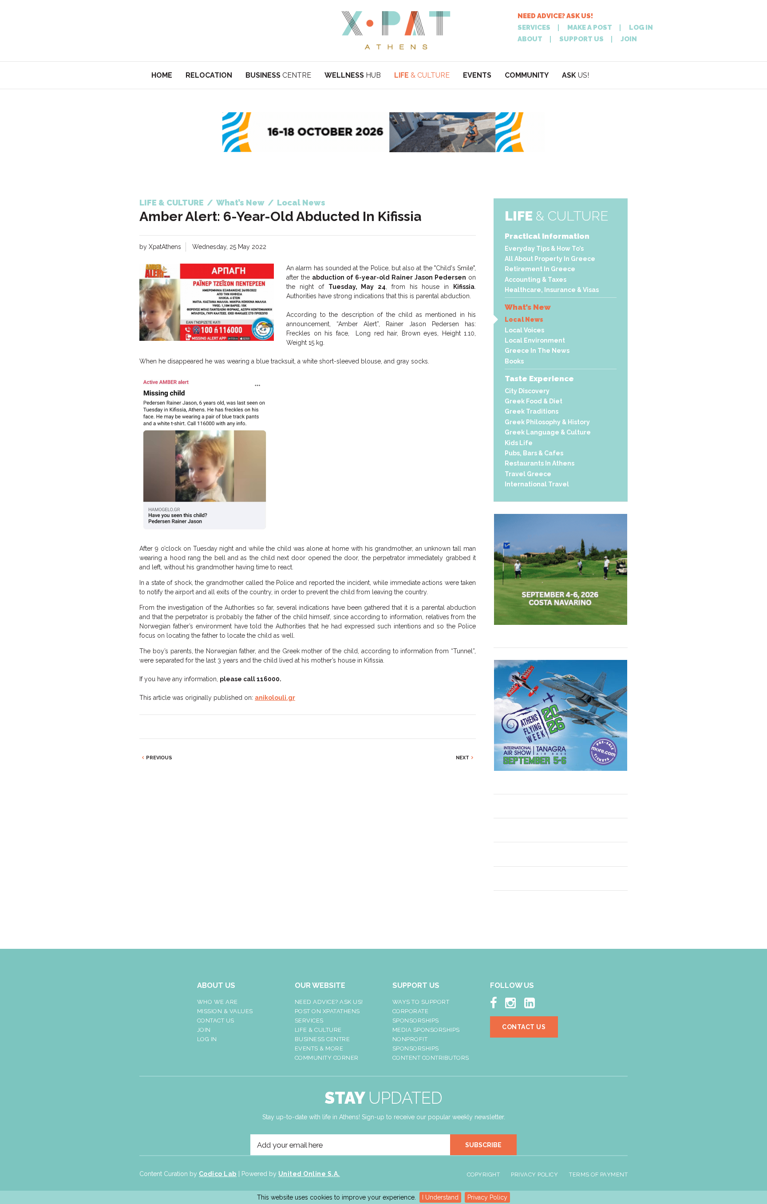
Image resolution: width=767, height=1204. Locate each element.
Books (514, 361)
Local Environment (535, 340)
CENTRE (278, 75)
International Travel (537, 484)
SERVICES (534, 27)
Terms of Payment (598, 1174)
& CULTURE (422, 75)
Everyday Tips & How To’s (544, 248)
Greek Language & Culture (548, 432)
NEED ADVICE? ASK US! (555, 16)
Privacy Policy (487, 1197)
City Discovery (527, 391)
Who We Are (217, 1002)
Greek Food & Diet (533, 401)
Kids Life (519, 442)
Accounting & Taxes (535, 279)
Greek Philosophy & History (547, 422)
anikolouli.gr (275, 697)
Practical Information (547, 236)
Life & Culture (318, 1029)
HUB (352, 75)
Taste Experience (539, 378)
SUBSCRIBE (483, 1145)
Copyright (483, 1174)
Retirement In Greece (540, 268)
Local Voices (524, 330)
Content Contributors (430, 1057)
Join (204, 1029)
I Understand (440, 1197)
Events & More (319, 1048)
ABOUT (530, 39)
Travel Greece (528, 474)
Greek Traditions (531, 411)
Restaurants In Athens (539, 463)
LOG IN (641, 27)
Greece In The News (537, 350)
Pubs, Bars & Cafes (534, 453)
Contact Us (215, 1020)
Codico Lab (218, 1173)
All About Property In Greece (550, 258)
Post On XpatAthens (327, 1011)
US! (575, 75)
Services (309, 1020)
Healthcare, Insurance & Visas (552, 289)
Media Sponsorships (426, 1029)
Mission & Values (225, 1011)
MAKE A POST (589, 27)
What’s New (528, 307)
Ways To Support (421, 1002)
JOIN (629, 39)
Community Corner (327, 1057)
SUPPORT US (581, 39)
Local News (524, 319)
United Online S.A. (309, 1173)
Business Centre (322, 1039)
